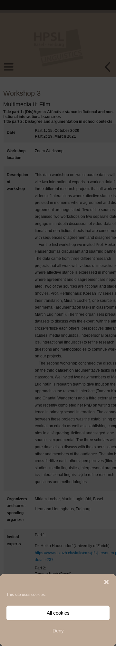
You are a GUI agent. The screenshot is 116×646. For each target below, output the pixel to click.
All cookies (58, 613)
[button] (106, 582)
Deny (58, 630)
